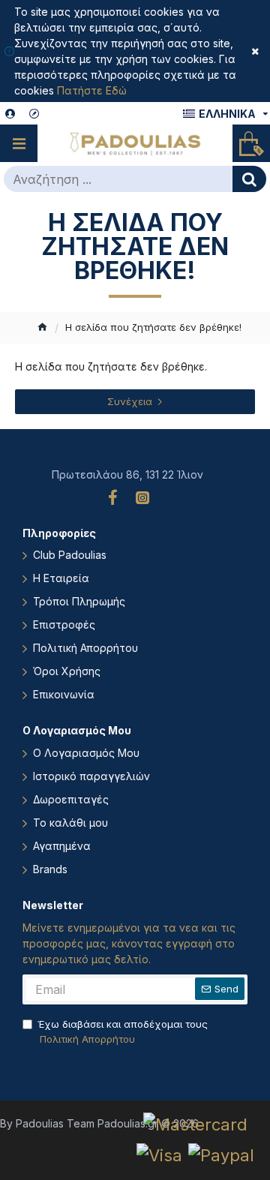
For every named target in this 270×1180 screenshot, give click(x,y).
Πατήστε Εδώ (92, 90)
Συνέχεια (129, 401)
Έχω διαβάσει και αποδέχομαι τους (123, 1031)
